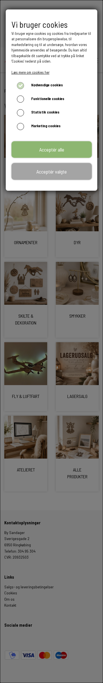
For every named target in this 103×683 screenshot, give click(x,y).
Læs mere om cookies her (30, 72)
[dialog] (51, 341)
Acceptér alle (51, 149)
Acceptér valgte (51, 171)
